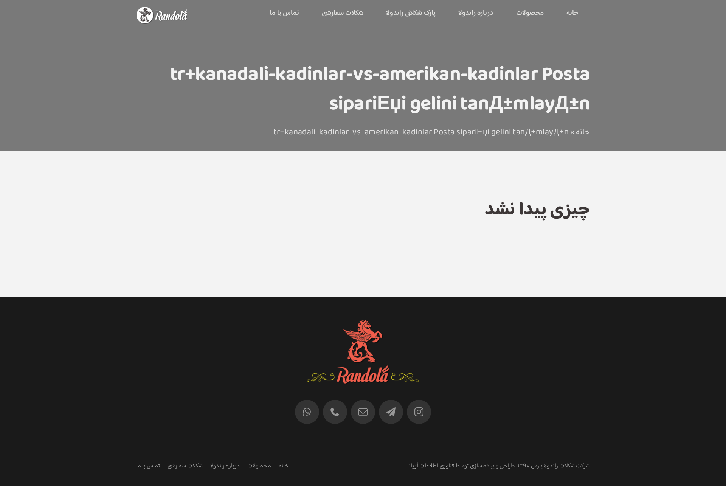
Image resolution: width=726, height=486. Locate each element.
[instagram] (419, 412)
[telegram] (391, 412)
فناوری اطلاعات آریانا (431, 466)
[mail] (363, 412)
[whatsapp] (307, 412)
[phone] (335, 412)
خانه (583, 132)
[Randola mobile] (161, 11)
